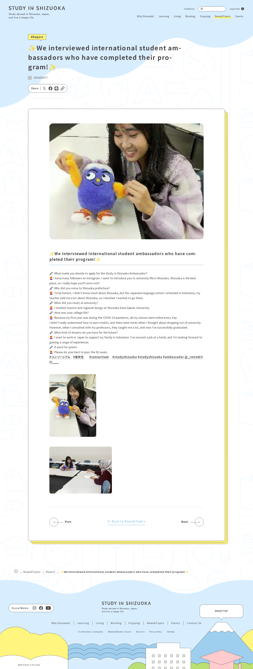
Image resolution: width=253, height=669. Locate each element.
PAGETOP (221, 611)
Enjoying (205, 16)
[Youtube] (48, 608)
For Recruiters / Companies (90, 631)
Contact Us (189, 8)
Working (190, 16)
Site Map (171, 631)
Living (177, 16)
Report (50, 572)
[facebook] (41, 608)
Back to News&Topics (128, 521)
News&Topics (223, 16)
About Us (140, 631)
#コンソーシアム (59, 357)
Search (202, 9)
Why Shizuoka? (145, 16)
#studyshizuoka (124, 357)
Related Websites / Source (119, 631)
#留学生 (78, 357)
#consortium (99, 357)
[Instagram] (34, 608)
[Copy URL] (62, 88)
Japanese (234, 8)
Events (239, 16)
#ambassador (173, 357)
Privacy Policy (155, 631)
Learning (164, 16)
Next (184, 522)
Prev (68, 522)
